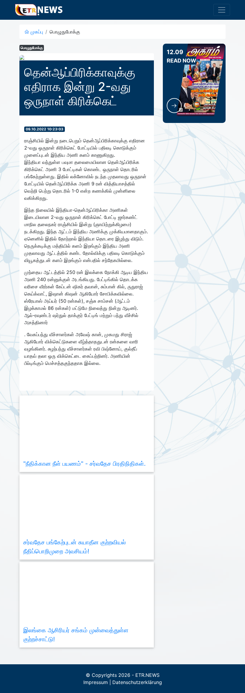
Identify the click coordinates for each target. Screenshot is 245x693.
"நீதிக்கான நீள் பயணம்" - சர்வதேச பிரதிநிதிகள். (84, 463)
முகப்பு (36, 32)
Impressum (95, 682)
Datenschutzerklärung (137, 682)
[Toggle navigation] (221, 10)
